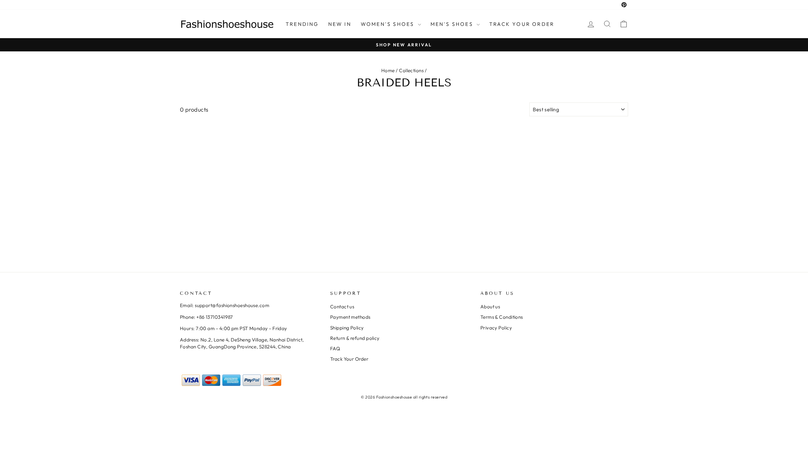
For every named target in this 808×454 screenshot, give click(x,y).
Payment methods (350, 317)
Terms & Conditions (501, 317)
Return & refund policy (355, 338)
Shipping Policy (347, 328)
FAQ (335, 349)
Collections (411, 70)
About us (490, 307)
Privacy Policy (496, 328)
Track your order (521, 24)
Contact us (342, 307)
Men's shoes (453, 24)
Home (388, 70)
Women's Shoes (388, 24)
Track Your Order (349, 359)
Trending (302, 24)
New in (339, 24)
